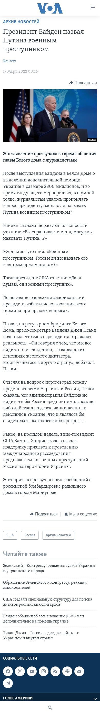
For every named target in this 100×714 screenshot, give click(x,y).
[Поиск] (50, 707)
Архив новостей (21, 22)
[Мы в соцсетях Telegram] (8, 683)
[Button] (83, 82)
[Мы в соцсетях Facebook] (8, 671)
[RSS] (55, 671)
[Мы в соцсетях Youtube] (32, 671)
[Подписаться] (79, 671)
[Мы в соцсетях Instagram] (43, 671)
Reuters (9, 61)
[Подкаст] (67, 671)
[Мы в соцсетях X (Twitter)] (20, 671)
